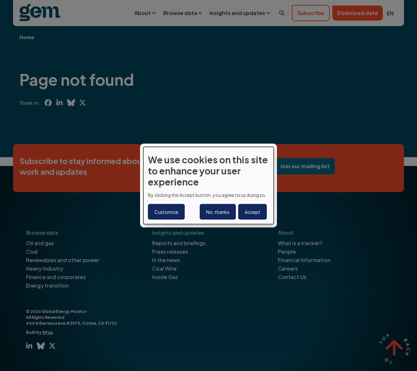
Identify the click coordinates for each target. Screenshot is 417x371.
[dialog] (208, 185)
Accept (252, 212)
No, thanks (217, 212)
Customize (166, 212)
